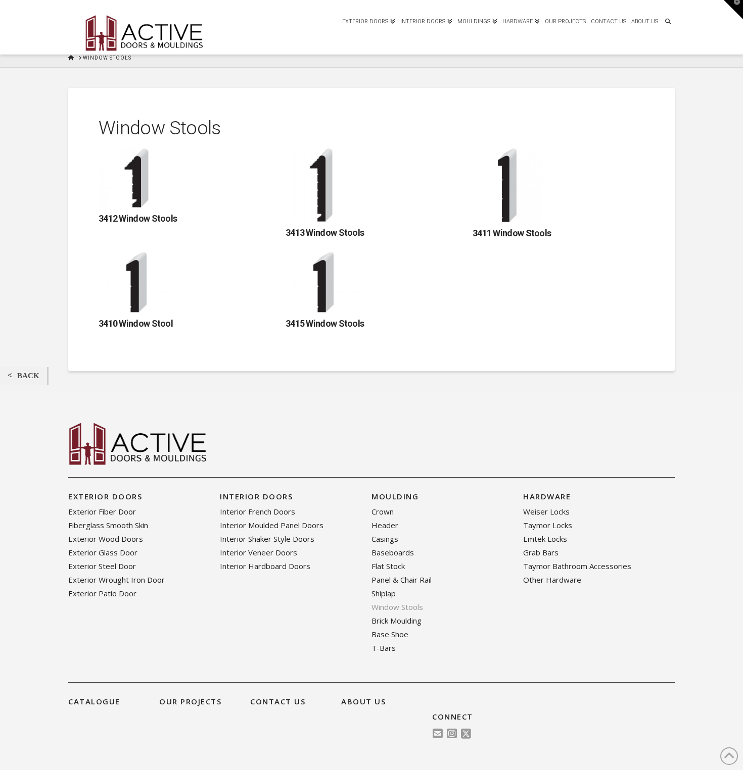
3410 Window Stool (136, 323)
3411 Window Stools (512, 233)
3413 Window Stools (325, 232)
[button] (733, 9)
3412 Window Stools (138, 218)
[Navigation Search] (668, 20)
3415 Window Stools (325, 323)
